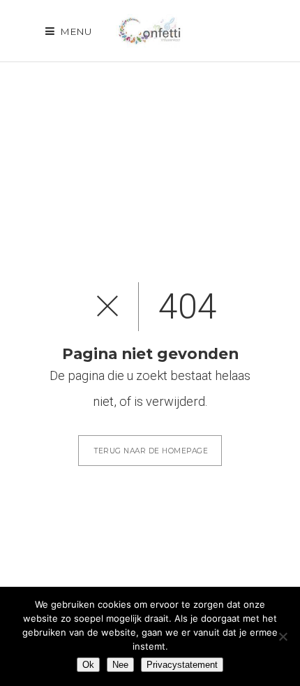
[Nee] (283, 636)
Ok (88, 664)
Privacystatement (182, 664)
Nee (120, 664)
